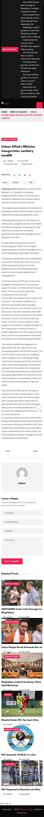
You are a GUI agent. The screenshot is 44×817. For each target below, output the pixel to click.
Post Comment (12, 561)
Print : (5, 182)
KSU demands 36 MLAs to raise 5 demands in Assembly (30, 55)
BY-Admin (8, 617)
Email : (16, 182)
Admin (22, 483)
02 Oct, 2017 (23, 161)
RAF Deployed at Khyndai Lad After (21, 790)
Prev (8, 451)
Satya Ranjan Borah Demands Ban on (21, 647)
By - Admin (8, 161)
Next (35, 451)
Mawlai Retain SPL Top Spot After (20, 720)
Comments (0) (10, 164)
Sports (8, 695)
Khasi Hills (9, 764)
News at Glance (18, 112)
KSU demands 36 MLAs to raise (18, 755)
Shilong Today (26, 809)
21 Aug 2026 (24, 617)
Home (4, 112)
